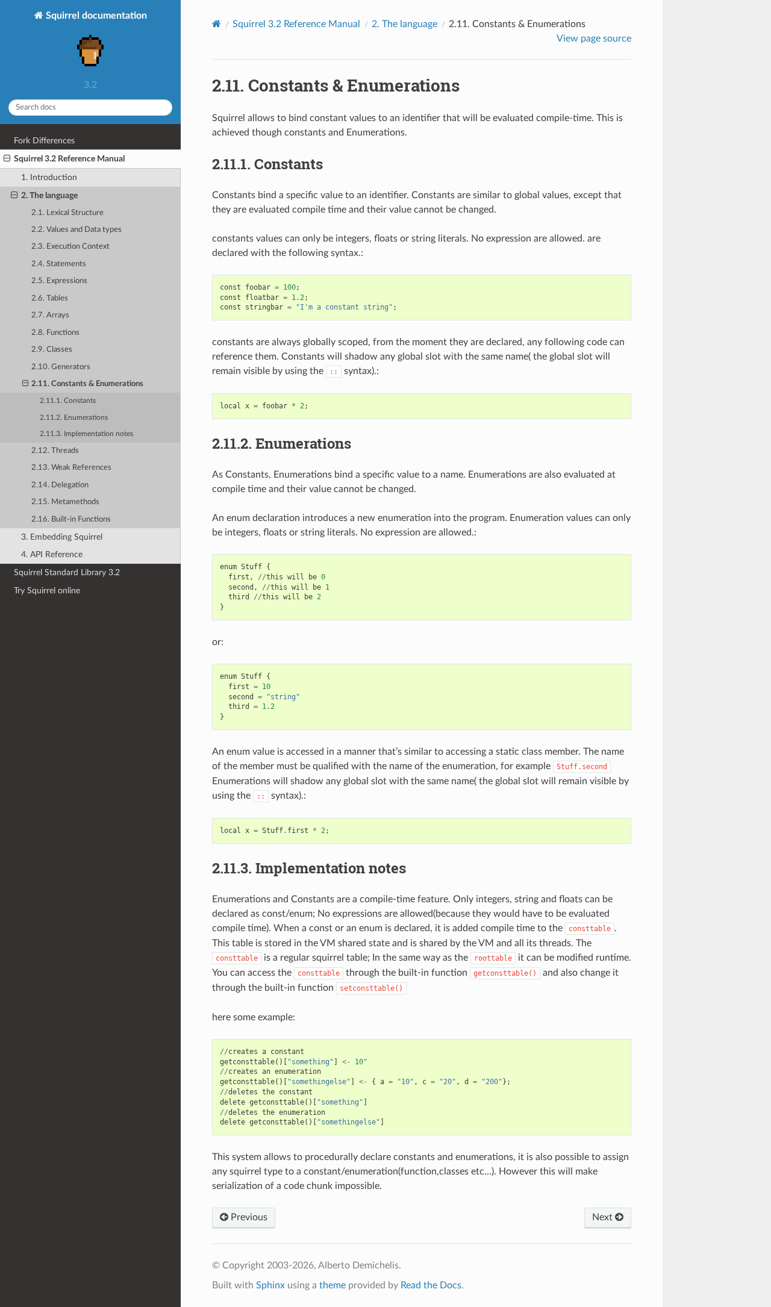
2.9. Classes (51, 350)
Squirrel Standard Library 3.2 (67, 572)
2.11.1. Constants (68, 401)
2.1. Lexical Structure (67, 213)
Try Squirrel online (47, 590)
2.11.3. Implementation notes (86, 434)
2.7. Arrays (50, 315)
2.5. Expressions (59, 281)
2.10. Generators (60, 367)
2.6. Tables (49, 298)
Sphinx (270, 1285)
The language (404, 24)
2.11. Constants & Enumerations (87, 384)
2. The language (49, 195)
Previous (247, 1217)
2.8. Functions (55, 333)
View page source (594, 38)
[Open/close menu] (7, 159)
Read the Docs (431, 1285)
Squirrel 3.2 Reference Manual (69, 158)
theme (332, 1285)
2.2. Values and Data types (76, 230)
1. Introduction (49, 177)
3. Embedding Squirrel (61, 536)
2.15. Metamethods (65, 502)
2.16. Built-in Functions (71, 519)
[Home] (216, 24)
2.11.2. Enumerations (74, 417)
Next (603, 1217)
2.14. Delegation (60, 485)
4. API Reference (52, 554)
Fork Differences (44, 140)
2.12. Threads (55, 451)
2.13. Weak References (71, 468)
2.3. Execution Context (70, 247)
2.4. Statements (58, 264)
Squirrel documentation (95, 15)
